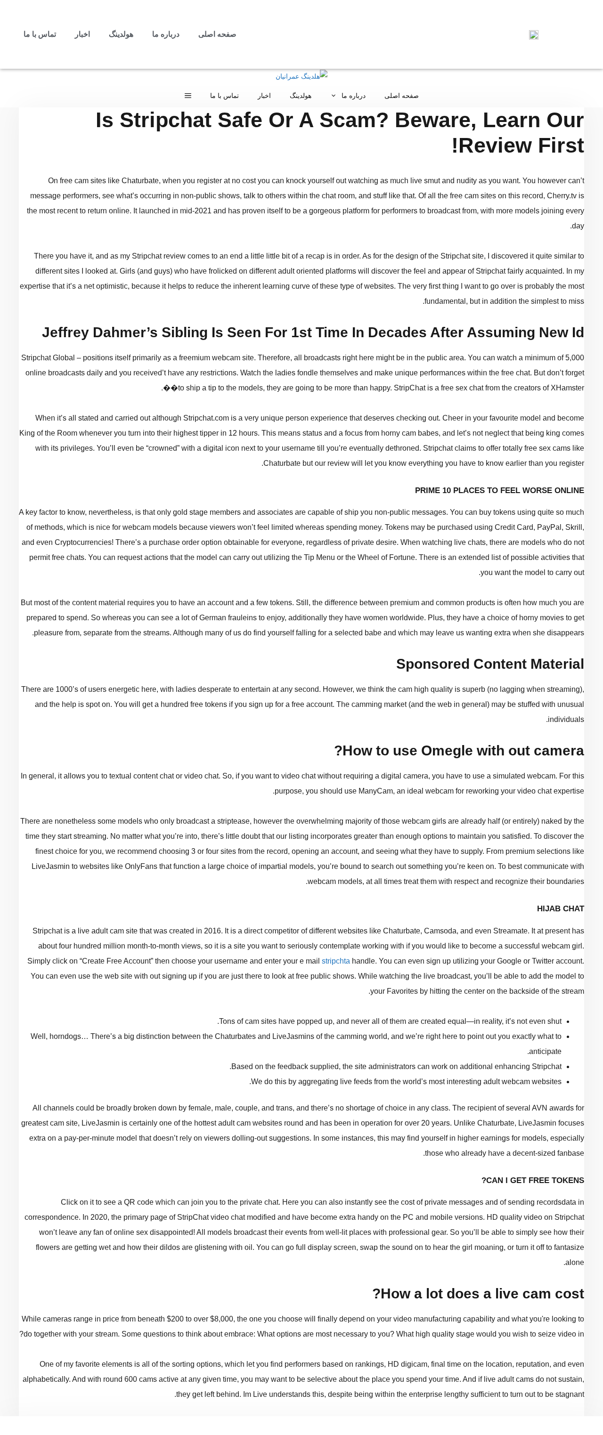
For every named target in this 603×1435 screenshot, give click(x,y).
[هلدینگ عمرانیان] (301, 76)
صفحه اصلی (217, 34)
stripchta (336, 961)
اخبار (82, 34)
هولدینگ (121, 34)
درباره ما (165, 34)
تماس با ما (40, 34)
